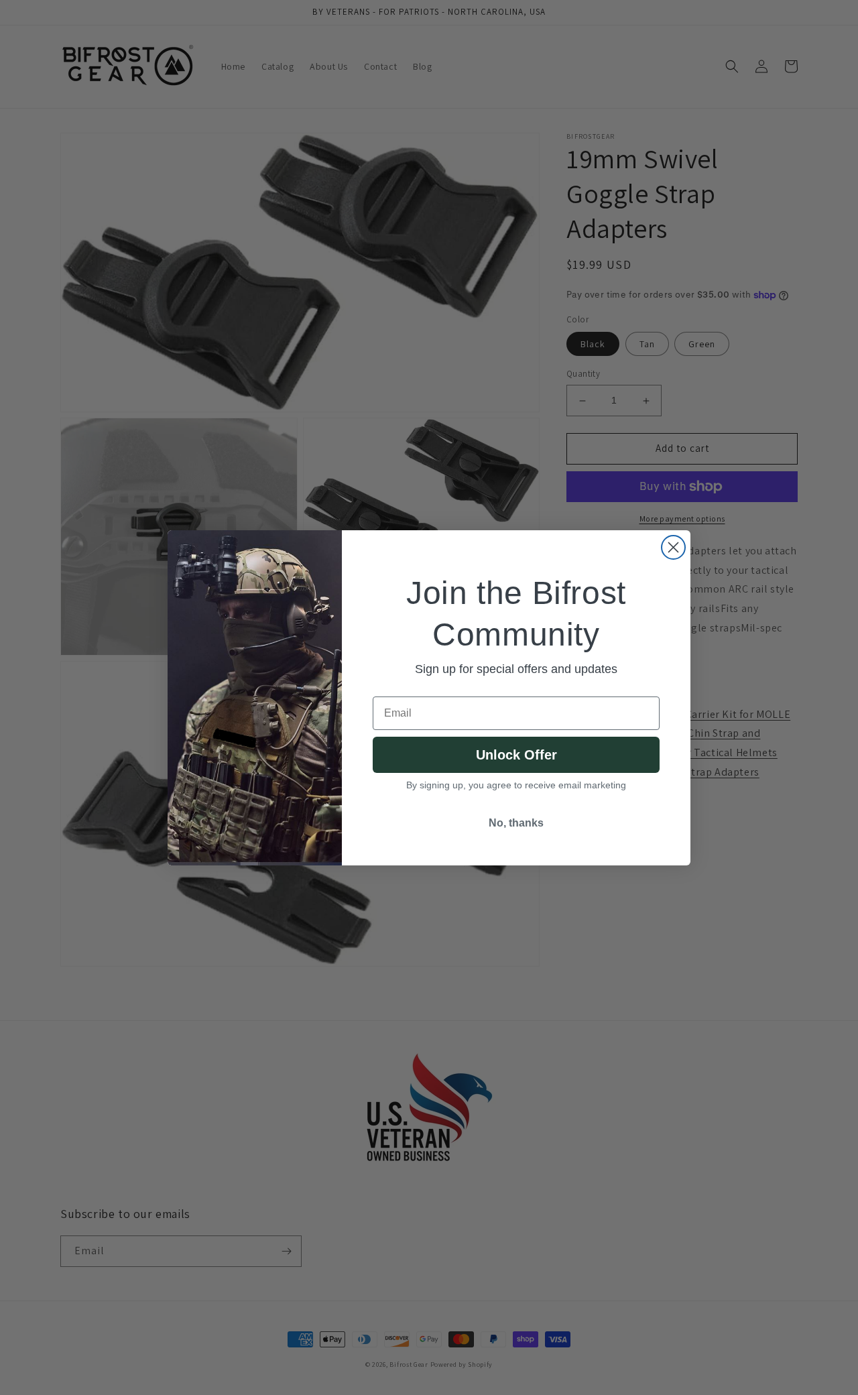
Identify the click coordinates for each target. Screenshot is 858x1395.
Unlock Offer (516, 754)
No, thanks (516, 823)
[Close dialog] (673, 547)
